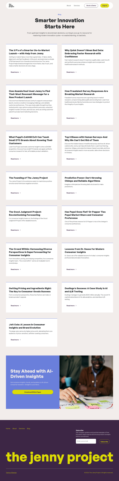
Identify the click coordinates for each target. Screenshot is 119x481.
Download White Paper (32, 392)
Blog (28, 428)
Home (8, 428)
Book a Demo (91, 5)
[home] (11, 5)
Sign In (104, 5)
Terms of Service (11, 472)
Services (77, 5)
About (69, 5)
